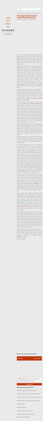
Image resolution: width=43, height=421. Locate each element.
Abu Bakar (35, 183)
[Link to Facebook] (3, 31)
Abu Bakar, (22, 170)
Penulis (8, 18)
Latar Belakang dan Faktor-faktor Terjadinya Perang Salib (28, 400)
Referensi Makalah (9, 34)
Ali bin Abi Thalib (34, 103)
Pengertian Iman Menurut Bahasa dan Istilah (25, 414)
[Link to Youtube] (11, 31)
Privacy (6, 33)
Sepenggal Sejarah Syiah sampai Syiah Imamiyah (27, 16)
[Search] (41, 9)
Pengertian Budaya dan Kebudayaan (24, 410)
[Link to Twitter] (7, 31)
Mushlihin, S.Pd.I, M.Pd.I (23, 19)
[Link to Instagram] (5, 31)
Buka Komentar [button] (29, 384)
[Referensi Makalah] (8, 8)
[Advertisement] (29, 28)
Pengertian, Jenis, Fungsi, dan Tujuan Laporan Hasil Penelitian (29, 397)
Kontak (8, 21)
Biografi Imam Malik (21, 404)
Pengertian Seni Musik (21, 407)
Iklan (8, 27)
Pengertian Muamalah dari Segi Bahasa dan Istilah (27, 390)
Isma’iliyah (19, 236)
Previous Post (37, 358)
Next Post (21, 358)
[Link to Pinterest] (9, 31)
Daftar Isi (8, 24)
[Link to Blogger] (13, 31)
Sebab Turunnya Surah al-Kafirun (23, 417)
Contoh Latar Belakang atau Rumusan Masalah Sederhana (28, 393)
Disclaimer (10, 33)
